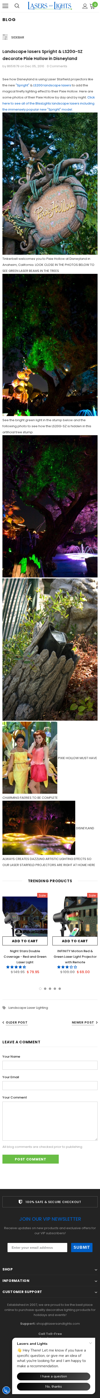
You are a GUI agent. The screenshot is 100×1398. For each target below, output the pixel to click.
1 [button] (40, 988)
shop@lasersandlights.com (58, 1323)
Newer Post (83, 1022)
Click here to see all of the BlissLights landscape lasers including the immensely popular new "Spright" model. (48, 103)
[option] (25, 935)
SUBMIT (82, 1247)
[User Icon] (85, 6)
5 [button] (59, 988)
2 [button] (45, 988)
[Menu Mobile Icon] (5, 6)
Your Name (11, 1056)
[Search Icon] (17, 6)
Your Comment (14, 1097)
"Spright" (22, 85)
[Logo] (50, 5)
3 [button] (50, 988)
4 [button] (55, 988)
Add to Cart (25, 941)
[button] (16, 967)
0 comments (57, 66)
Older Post (17, 1022)
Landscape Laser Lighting (28, 1007)
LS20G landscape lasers (52, 85)
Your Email (10, 1077)
